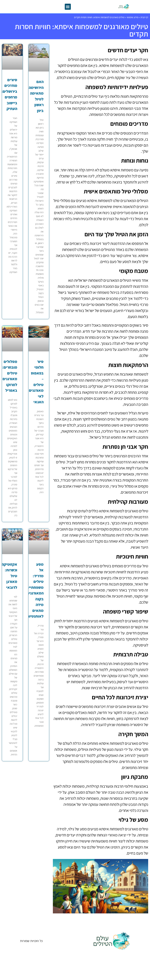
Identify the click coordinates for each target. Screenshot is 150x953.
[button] (68, 7)
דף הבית (144, 17)
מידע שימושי (132, 17)
